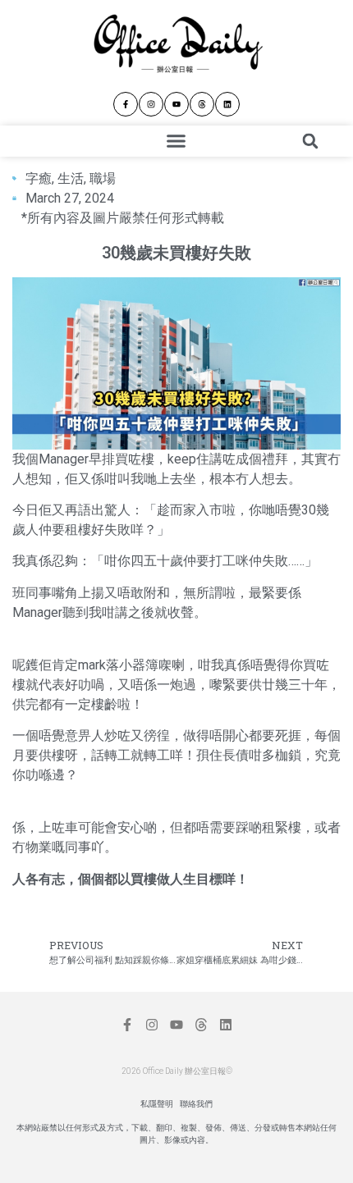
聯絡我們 (196, 1103)
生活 (70, 178)
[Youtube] (176, 104)
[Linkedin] (227, 104)
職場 (102, 178)
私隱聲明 (156, 1103)
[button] (176, 141)
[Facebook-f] (125, 104)
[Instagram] (151, 104)
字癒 (38, 178)
